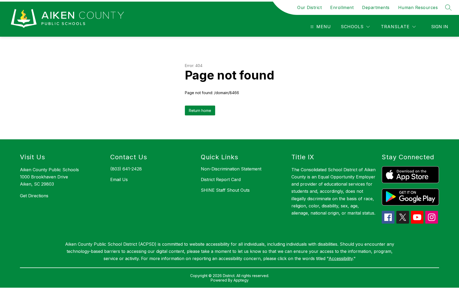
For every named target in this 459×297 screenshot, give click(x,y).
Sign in (439, 26)
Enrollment (342, 7)
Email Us (119, 179)
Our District (309, 7)
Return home (200, 110)
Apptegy (241, 280)
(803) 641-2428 (126, 168)
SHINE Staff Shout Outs (225, 190)
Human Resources (418, 7)
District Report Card (221, 179)
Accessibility (341, 258)
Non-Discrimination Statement (231, 168)
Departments (376, 7)
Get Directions (34, 195)
